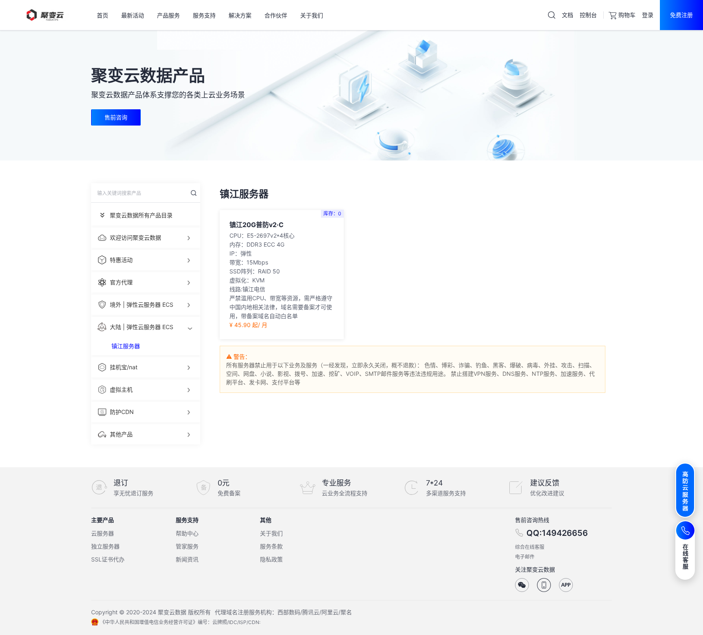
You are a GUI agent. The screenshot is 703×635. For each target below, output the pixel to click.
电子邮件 (525, 557)
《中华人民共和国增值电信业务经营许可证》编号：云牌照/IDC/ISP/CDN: (180, 622)
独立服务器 (105, 546)
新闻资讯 (187, 559)
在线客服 (686, 556)
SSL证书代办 (107, 559)
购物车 (626, 14)
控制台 (588, 14)
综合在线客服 (529, 547)
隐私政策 (271, 559)
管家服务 (187, 546)
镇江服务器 (125, 345)
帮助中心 (187, 533)
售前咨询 (116, 117)
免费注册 (681, 14)
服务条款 (271, 546)
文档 (567, 14)
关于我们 (271, 533)
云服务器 (102, 533)
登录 (647, 14)
